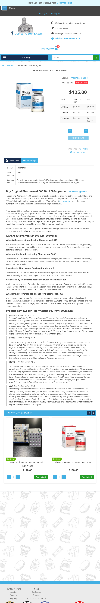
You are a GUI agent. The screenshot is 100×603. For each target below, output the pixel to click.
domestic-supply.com (77, 191)
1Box (65, 107)
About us (13, 592)
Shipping (13, 598)
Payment (13, 595)
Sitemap (36, 595)
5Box (65, 112)
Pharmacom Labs (79, 77)
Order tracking (64, 2)
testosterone (65, 201)
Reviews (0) (31, 160)
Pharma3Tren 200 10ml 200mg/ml (73, 462)
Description (13, 160)
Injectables (10, 66)
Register (57, 13)
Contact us (36, 592)
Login (44, 13)
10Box (66, 118)
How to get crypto (13, 589)
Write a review (79, 152)
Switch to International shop (67, 38)
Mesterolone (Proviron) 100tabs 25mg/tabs (27, 464)
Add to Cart (78, 138)
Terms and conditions (36, 598)
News (36, 589)
